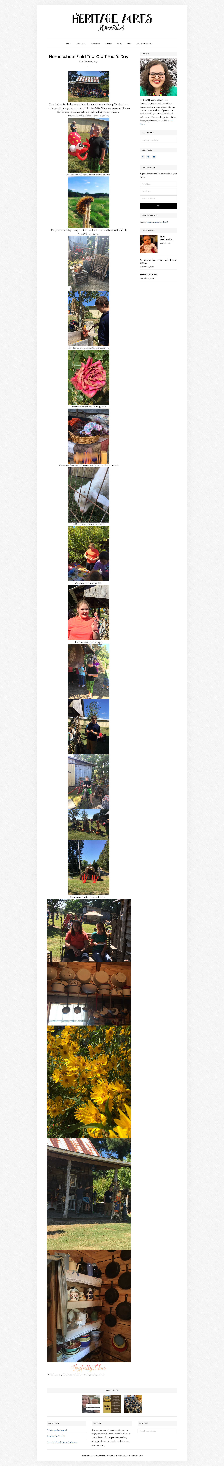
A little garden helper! (57, 1429)
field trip (66, 1374)
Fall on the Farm (148, 274)
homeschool (74, 1374)
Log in (140, 1456)
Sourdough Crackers (56, 1436)
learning (93, 1374)
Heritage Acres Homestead (112, 22)
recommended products (157, 222)
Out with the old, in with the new (62, 1442)
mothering (101, 1374)
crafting (59, 1374)
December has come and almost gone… (158, 262)
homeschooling (84, 1374)
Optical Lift (132, 1456)
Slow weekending (166, 238)
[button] (157, 41)
